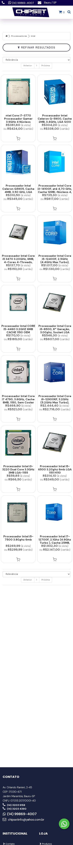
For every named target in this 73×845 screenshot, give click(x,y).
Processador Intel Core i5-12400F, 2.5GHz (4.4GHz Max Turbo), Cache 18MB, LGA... (54, 260)
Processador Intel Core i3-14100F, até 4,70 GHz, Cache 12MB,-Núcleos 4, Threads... (55, 190)
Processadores (19, 36)
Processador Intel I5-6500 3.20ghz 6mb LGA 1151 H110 (55, 469)
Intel (33, 36)
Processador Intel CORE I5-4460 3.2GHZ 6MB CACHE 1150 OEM (18, 329)
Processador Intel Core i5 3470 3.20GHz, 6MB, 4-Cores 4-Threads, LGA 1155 (18, 260)
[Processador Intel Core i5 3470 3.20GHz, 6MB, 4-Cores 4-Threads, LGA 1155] (18, 232)
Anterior (27, 65)
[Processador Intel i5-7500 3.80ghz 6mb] (18, 513)
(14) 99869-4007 (22, 814)
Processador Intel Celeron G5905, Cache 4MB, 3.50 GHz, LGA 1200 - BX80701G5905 (18, 190)
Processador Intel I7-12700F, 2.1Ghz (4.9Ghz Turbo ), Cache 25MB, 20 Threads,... (54, 541)
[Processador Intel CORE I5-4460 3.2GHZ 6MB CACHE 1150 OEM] (18, 302)
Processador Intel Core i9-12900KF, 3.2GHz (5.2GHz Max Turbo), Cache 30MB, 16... (54, 400)
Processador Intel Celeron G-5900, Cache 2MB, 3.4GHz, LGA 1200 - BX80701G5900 (55, 120)
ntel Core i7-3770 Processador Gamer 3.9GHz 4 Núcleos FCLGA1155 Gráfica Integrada (18, 122)
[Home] (6, 36)
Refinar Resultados (37, 47)
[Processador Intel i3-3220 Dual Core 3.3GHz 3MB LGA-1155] (18, 443)
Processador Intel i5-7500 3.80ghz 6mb (18, 538)
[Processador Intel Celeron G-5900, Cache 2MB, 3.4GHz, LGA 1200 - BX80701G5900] (55, 92)
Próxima (45, 65)
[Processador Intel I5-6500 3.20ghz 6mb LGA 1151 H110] (55, 443)
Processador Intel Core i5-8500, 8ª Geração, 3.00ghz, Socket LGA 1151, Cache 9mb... (54, 330)
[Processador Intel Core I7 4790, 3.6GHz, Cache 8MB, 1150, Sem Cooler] (18, 372)
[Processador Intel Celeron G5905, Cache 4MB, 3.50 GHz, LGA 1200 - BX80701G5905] (18, 162)
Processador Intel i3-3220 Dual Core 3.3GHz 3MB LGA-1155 (18, 469)
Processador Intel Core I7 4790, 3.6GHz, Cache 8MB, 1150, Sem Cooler (18, 399)
